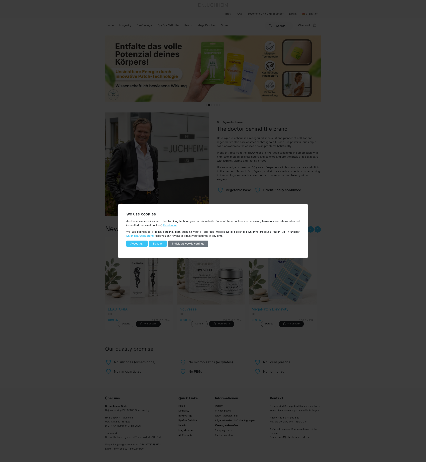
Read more (170, 225)
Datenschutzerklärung (140, 235)
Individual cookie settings (188, 243)
